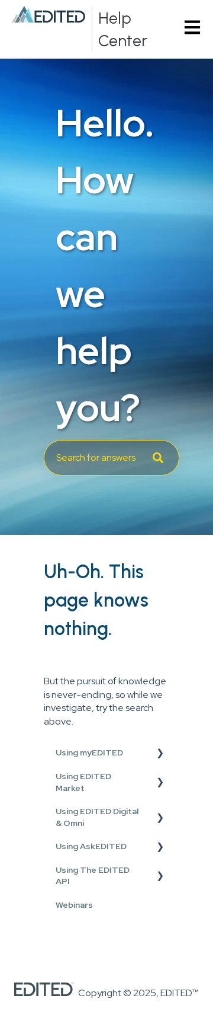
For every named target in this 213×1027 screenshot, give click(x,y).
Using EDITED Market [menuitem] (83, 782)
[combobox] (111, 458)
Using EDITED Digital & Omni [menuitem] (97, 817)
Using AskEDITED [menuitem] (91, 846)
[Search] (158, 458)
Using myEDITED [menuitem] (89, 752)
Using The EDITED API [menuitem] (93, 876)
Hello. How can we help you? (105, 265)
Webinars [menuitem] (74, 905)
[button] (159, 754)
